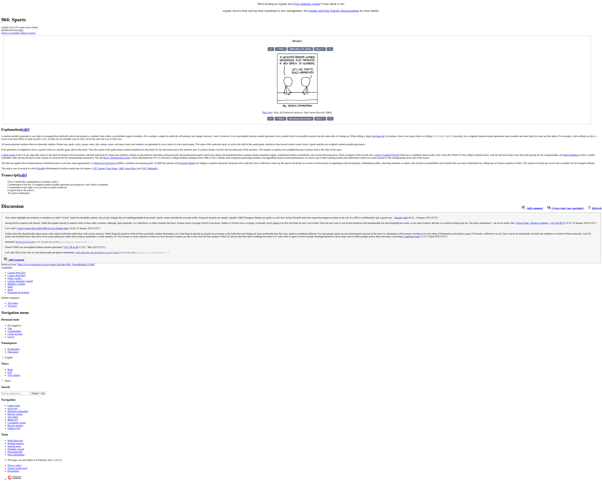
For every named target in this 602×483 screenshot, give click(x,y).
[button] (3, 357)
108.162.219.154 (22, 242)
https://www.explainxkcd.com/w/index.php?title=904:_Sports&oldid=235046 (56, 264)
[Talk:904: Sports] (523, 208)
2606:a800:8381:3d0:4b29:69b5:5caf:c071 (94, 252)
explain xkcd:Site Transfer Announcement (334, 10)
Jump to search (28, 33)
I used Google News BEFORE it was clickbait (40, 228)
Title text (267, 112)
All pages (12, 306)
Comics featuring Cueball (20, 281)
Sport (10, 289)
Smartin (398, 217)
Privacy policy (15, 465)
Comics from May (17, 275)
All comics (13, 303)
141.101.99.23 (558, 223)
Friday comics (14, 278)
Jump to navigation (10, 33)
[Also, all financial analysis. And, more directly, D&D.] (297, 107)
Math (10, 286)
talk (405, 217)
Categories (6, 267)
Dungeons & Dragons (18, 292)
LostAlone (409, 236)
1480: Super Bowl (128, 168)
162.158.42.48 (71, 247)
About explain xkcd (17, 468)
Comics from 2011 (17, 272)
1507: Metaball (149, 168)
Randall (41, 168)
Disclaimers (13, 471)
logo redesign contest (307, 3)
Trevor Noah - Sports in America (532, 223)
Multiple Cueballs (16, 284)
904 (20, 30)
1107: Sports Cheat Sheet (104, 168)
